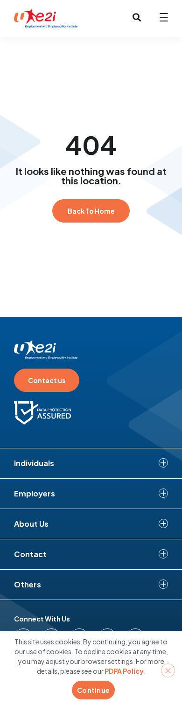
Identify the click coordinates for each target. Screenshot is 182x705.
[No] (168, 670)
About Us (31, 524)
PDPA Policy (124, 671)
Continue (93, 690)
